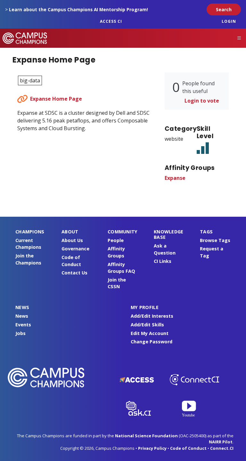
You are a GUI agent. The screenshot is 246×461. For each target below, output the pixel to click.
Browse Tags (215, 240)
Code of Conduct (188, 448)
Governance (75, 249)
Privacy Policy (152, 448)
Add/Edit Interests (152, 316)
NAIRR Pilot (221, 442)
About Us (72, 240)
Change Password (151, 342)
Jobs (20, 333)
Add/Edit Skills (147, 325)
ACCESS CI (111, 21)
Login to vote (201, 100)
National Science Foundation (146, 436)
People (116, 240)
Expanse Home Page (56, 98)
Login (229, 21)
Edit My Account (149, 333)
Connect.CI (222, 448)
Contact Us (74, 273)
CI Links (162, 261)
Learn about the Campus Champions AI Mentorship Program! (78, 9)
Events (23, 325)
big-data (30, 80)
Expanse (175, 177)
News (21, 316)
